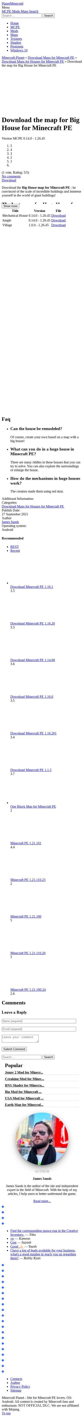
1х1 (6, 1366)
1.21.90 (9, 1276)
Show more (10, 206)
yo (12, 1238)
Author (15, 1382)
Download (9, 180)
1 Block (9, 1326)
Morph (9, 1298)
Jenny (8, 1293)
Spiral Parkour (14, 1343)
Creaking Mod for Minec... (24, 1079)
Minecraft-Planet (13, 57)
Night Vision (12, 1354)
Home (14, 23)
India (8, 1338)
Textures (16, 39)
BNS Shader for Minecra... (24, 1085)
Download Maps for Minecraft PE (51, 57)
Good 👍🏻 (16, 1246)
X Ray (8, 1349)
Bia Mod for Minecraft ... (23, 1092)
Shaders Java (13, 1223)
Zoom (8, 1310)
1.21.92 (9, 1270)
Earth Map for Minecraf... (24, 1105)
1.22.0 (8, 1282)
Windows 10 (19, 50)
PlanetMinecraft (12, 3)
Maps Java (11, 1212)
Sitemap (15, 1390)
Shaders (15, 42)
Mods (14, 31)
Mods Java (11, 1206)
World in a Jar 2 (15, 1321)
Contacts (16, 1379)
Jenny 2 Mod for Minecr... (24, 1072)
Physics (9, 1315)
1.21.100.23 (11, 1265)
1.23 (7, 1287)
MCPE (15, 27)
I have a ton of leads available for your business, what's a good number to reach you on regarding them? (43, 1254)
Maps (14, 35)
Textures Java (13, 1218)
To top (6, 1413)
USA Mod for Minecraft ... (24, 1098)
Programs (16, 46)
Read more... (42, 1201)
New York (10, 1332)
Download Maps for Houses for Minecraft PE (33, 61)
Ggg (13, 1242)
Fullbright (11, 1360)
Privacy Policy (20, 1386)
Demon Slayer (13, 1304)
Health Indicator (15, 1371)
